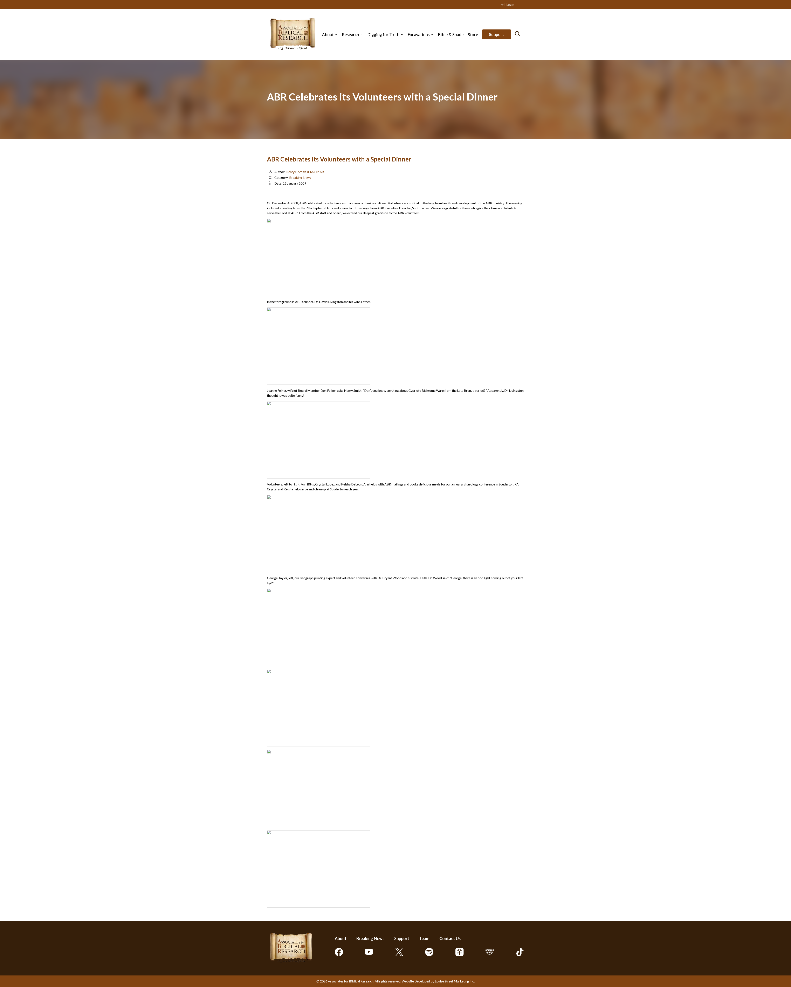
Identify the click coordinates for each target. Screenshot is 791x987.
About (328, 34)
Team (424, 938)
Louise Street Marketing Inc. (455, 981)
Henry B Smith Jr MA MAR (305, 172)
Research (350, 34)
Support (496, 34)
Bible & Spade (451, 34)
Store (473, 34)
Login (510, 4)
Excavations (419, 34)
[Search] (517, 33)
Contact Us (450, 938)
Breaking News (300, 177)
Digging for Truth (383, 34)
